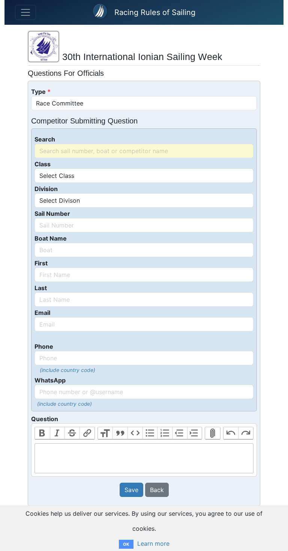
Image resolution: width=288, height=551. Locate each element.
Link (87, 433)
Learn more (153, 543)
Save (131, 490)
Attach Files (212, 433)
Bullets (150, 433)
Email (42, 312)
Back (157, 490)
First (41, 263)
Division (46, 189)
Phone (43, 346)
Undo (231, 433)
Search (44, 139)
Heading (105, 433)
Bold (42, 433)
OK (126, 544)
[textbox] (144, 458)
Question (44, 419)
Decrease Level (179, 433)
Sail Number (52, 213)
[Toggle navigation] (25, 12)
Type (38, 91)
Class (42, 164)
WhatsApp (50, 380)
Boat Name (50, 238)
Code (135, 433)
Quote (120, 433)
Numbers (164, 433)
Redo (245, 433)
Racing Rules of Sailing (154, 12)
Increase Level (194, 433)
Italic (57, 433)
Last (40, 288)
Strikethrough (72, 433)
